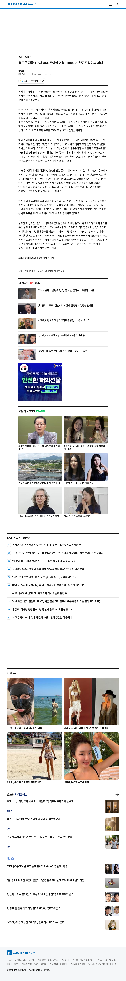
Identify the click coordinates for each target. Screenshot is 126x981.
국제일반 (27, 57)
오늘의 (17, 794)
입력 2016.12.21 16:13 (39, 74)
